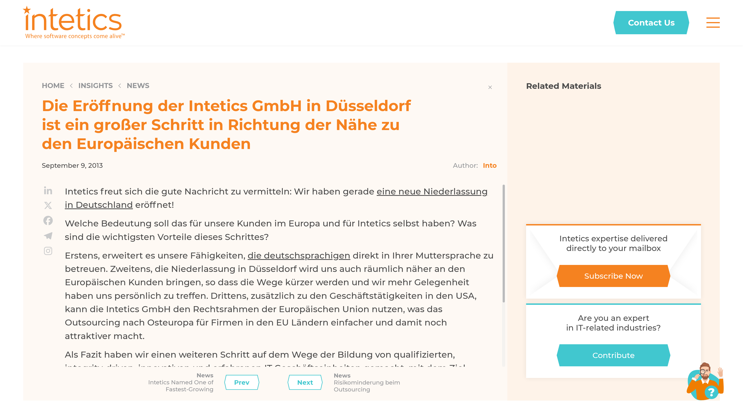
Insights (95, 85)
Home (53, 85)
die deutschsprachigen (299, 255)
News (138, 85)
